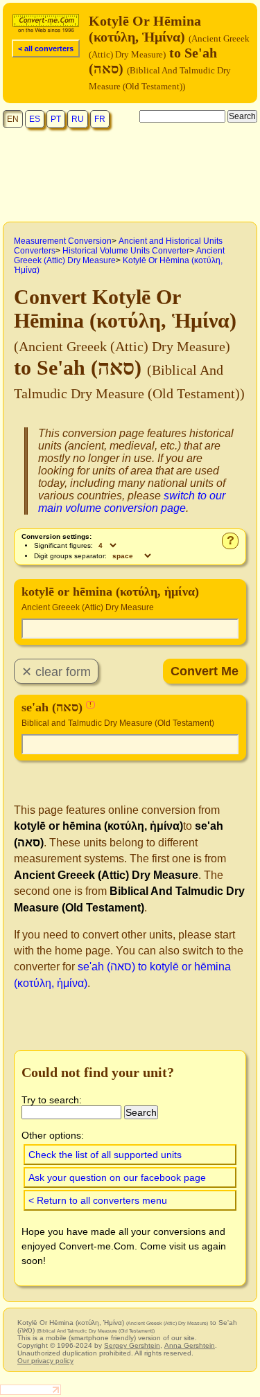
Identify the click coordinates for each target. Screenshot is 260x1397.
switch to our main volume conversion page (131, 502)
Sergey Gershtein (132, 1345)
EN (13, 119)
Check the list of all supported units (105, 1154)
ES (34, 119)
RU (77, 119)
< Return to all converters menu (97, 1200)
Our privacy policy (45, 1360)
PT (56, 119)
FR (99, 119)
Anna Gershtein (189, 1345)
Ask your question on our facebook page (117, 1177)
